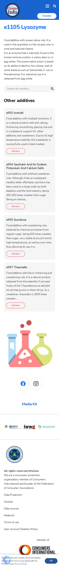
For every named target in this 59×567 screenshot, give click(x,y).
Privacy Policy (21, 564)
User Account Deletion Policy (21, 529)
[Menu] (47, 6)
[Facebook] (23, 383)
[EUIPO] (12, 420)
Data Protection (13, 495)
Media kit (9, 515)
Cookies (8, 501)
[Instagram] (35, 383)
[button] (54, 6)
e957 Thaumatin (16, 267)
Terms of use (11, 522)
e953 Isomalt (14, 113)
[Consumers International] (37, 550)
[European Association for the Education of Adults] (46, 420)
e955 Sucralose (16, 220)
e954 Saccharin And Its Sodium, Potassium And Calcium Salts (26, 166)
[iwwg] (29, 420)
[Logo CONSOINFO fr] (12, 10)
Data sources (11, 508)
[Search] (52, 89)
